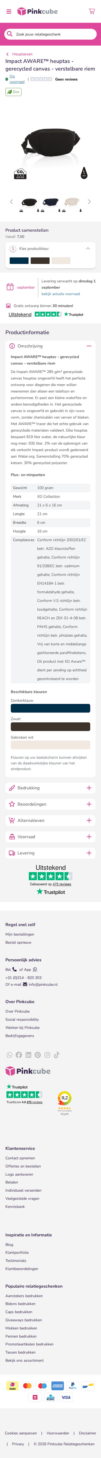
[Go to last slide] (12, 202)
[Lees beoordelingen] (56, 79)
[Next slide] (89, 202)
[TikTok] (57, 1055)
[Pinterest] (38, 1055)
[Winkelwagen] (92, 11)
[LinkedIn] (28, 1055)
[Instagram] (47, 1055)
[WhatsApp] (9, 1055)
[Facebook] (19, 1055)
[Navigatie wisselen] (8, 11)
